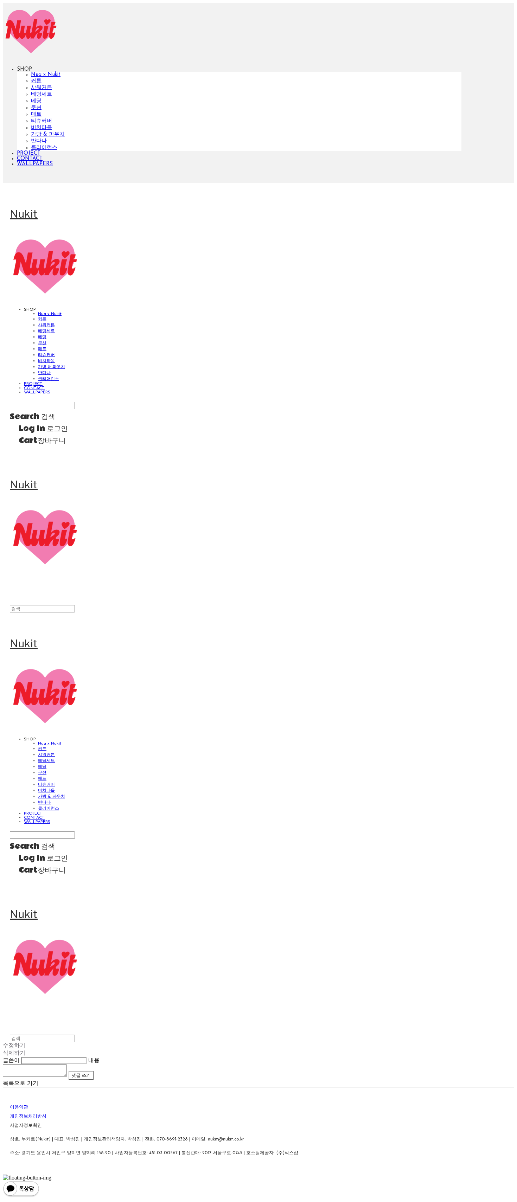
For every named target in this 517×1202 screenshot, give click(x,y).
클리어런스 (44, 147)
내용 (94, 1060)
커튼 (36, 81)
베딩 (36, 101)
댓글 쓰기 (81, 1075)
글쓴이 (11, 1060)
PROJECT (28, 153)
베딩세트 (41, 94)
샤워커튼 (41, 87)
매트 (36, 114)
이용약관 (19, 1107)
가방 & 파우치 (48, 134)
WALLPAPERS (35, 164)
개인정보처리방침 (28, 1116)
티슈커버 (41, 121)
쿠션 (36, 107)
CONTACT (30, 158)
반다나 (39, 141)
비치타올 (41, 127)
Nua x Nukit (45, 74)
